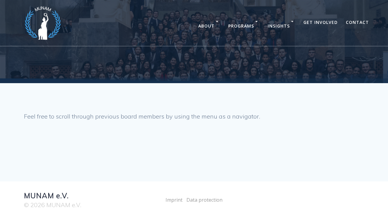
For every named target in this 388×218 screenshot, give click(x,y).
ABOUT (206, 26)
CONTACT (357, 22)
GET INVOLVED (320, 22)
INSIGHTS (279, 26)
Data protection (204, 200)
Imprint (174, 200)
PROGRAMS (241, 26)
